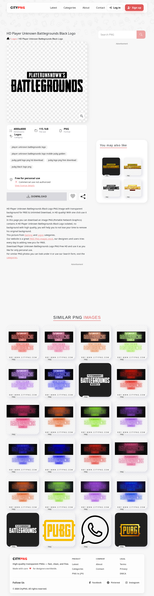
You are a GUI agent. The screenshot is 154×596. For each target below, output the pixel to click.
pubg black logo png (21, 167)
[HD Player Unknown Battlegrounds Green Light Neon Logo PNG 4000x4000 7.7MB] (95, 417)
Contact (100, 569)
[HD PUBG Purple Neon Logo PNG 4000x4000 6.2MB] (95, 492)
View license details (25, 185)
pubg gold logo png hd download (27, 160)
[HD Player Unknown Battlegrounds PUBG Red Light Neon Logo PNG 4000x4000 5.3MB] (23, 342)
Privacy (123, 569)
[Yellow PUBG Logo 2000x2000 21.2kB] (59, 530)
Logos (17, 134)
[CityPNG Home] (17, 8)
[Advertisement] (121, 90)
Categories (70, 7)
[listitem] (95, 582)
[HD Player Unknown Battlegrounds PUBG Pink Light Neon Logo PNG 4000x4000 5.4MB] (59, 342)
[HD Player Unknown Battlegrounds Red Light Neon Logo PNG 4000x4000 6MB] (131, 380)
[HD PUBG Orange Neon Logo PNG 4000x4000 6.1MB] (23, 492)
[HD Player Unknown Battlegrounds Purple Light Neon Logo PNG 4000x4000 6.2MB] (131, 417)
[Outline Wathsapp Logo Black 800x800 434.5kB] (95, 530)
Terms (123, 564)
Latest (53, 7)
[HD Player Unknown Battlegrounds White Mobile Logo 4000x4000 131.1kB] (95, 380)
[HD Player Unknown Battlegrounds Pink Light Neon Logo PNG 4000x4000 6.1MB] (23, 417)
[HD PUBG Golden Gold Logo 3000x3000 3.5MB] (131, 530)
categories (12, 257)
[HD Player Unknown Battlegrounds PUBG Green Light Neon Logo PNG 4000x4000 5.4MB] (131, 342)
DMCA (123, 573)
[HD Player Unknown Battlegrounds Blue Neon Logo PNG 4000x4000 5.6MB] (59, 455)
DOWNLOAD (39, 196)
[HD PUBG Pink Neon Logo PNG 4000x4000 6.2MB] (131, 455)
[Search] (141, 35)
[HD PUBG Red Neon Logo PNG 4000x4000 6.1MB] (95, 455)
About (86, 7)
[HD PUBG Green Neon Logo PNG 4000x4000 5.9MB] (59, 492)
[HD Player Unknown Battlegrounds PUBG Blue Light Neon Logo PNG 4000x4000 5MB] (59, 380)
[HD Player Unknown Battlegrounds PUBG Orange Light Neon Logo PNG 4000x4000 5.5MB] (95, 342)
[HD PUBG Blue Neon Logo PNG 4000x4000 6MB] (131, 492)
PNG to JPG (78, 573)
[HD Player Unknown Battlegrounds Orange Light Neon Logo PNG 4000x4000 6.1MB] (59, 417)
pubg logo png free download (62, 160)
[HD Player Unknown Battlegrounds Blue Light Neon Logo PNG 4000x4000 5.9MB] (23, 455)
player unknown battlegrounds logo (29, 147)
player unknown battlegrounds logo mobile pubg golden (38, 153)
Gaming (29, 235)
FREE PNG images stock (41, 238)
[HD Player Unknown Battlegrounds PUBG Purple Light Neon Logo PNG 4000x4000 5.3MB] (23, 380)
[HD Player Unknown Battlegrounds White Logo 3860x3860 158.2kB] (23, 530)
